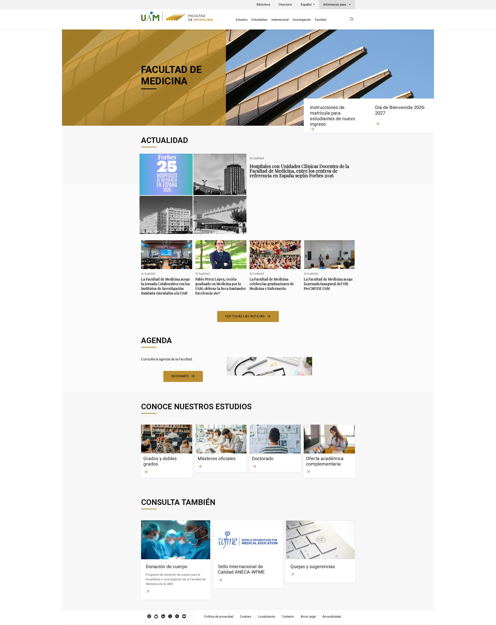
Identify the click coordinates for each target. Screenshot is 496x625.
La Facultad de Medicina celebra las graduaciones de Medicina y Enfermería (275, 268)
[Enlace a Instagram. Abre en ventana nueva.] (149, 616)
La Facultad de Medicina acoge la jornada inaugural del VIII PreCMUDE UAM (329, 268)
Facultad (320, 20)
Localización (266, 616)
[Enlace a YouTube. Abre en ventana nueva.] (184, 616)
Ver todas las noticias (245, 316)
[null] (351, 19)
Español (306, 4)
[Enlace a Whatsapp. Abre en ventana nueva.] (177, 616)
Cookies (245, 616)
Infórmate (180, 376)
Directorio (285, 4)
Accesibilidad (332, 616)
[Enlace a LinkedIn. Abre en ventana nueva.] (163, 616)
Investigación (302, 20)
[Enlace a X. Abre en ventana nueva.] (170, 616)
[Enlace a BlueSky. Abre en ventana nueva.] (156, 616)
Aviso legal (308, 616)
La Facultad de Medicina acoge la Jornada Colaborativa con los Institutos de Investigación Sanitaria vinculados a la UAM (166, 271)
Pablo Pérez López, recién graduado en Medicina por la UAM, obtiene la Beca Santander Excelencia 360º (220, 271)
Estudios (242, 20)
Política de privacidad (218, 616)
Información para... (335, 4)
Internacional (280, 20)
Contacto (288, 616)
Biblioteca (263, 4)
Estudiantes (259, 20)
